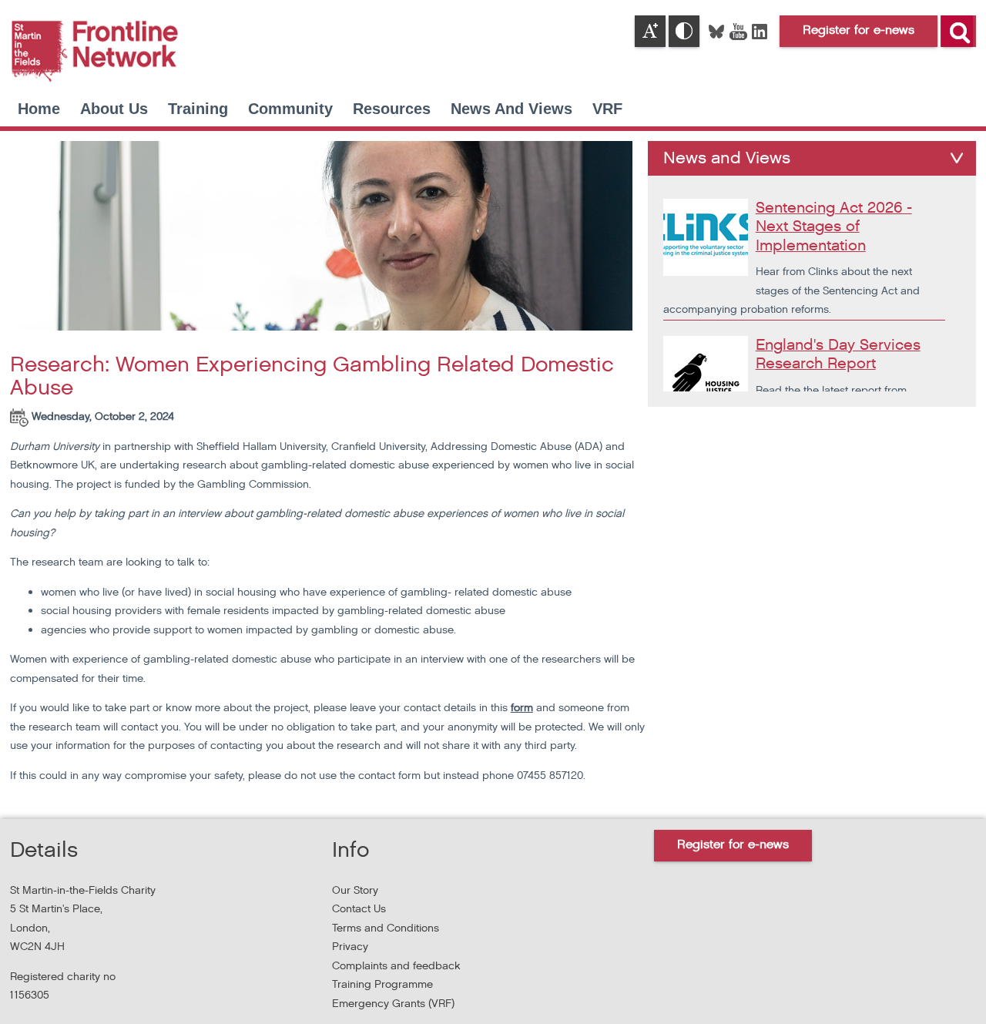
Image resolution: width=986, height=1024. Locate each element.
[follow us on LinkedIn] (759, 30)
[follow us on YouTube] (739, 30)
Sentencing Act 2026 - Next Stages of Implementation (834, 227)
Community (290, 108)
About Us (114, 108)
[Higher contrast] (684, 31)
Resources (392, 108)
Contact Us (359, 908)
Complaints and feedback (396, 966)
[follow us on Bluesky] (718, 30)
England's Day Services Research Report (838, 354)
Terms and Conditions (385, 928)
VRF (607, 108)
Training (198, 108)
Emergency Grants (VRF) (393, 1003)
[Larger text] (650, 31)
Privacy (350, 946)
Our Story (355, 890)
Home (39, 108)
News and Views (511, 108)
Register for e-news (733, 845)
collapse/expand (956, 158)
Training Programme (382, 984)
